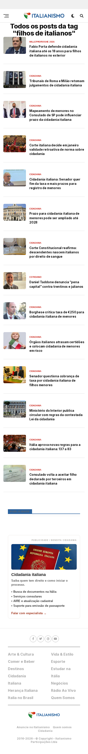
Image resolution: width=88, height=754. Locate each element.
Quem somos (62, 727)
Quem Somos (63, 697)
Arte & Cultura (21, 654)
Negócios (59, 683)
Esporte (58, 661)
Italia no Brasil (20, 697)
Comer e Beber (21, 661)
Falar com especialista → (28, 613)
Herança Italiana (23, 690)
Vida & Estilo (62, 654)
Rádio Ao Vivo (63, 690)
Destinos (16, 668)
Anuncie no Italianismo (33, 727)
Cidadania (45, 731)
